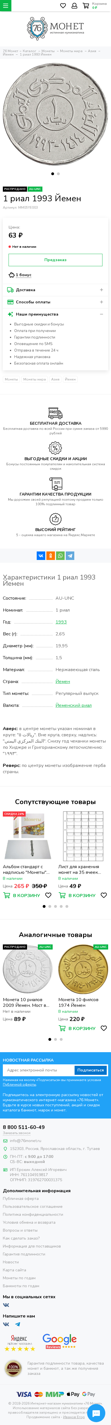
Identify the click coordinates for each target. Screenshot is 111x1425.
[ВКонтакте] (41, 555)
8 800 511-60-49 (24, 1127)
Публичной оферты (19, 1084)
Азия (55, 379)
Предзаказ (55, 260)
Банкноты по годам (21, 1286)
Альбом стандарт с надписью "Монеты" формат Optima (24, 869)
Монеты (11, 379)
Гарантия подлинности (24, 1254)
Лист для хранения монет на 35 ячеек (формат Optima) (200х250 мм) (78, 869)
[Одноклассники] (50, 555)
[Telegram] (70, 555)
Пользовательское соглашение (33, 1206)
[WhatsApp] (60, 555)
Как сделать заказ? (21, 1238)
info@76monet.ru (25, 1140)
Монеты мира (34, 379)
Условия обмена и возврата (29, 1222)
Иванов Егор (74, 1417)
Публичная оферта (21, 1198)
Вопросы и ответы (20, 1230)
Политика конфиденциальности (33, 1214)
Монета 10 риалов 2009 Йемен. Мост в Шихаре (24, 1002)
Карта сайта (14, 1270)
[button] (52, 173)
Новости (11, 1262)
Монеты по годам (19, 1278)
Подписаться (90, 1070)
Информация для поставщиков (32, 1246)
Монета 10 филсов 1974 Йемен (78, 1002)
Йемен (70, 379)
